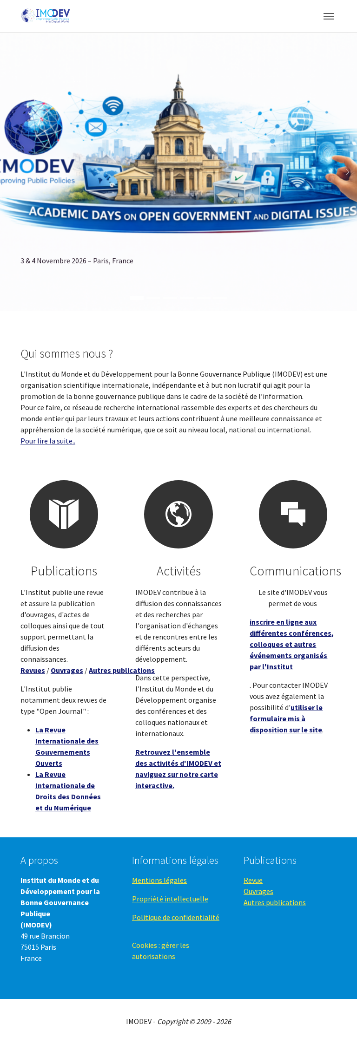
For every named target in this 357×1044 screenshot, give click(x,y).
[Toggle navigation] (329, 16)
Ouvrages (258, 891)
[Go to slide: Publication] (220, 298)
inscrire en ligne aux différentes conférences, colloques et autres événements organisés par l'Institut (292, 644)
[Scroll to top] (336, 1023)
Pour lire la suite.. (47, 440)
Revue (253, 880)
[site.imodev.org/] (46, 16)
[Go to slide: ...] (204, 298)
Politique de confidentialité (175, 917)
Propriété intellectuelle (170, 898)
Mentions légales (159, 880)
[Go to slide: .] (153, 298)
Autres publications (275, 902)
